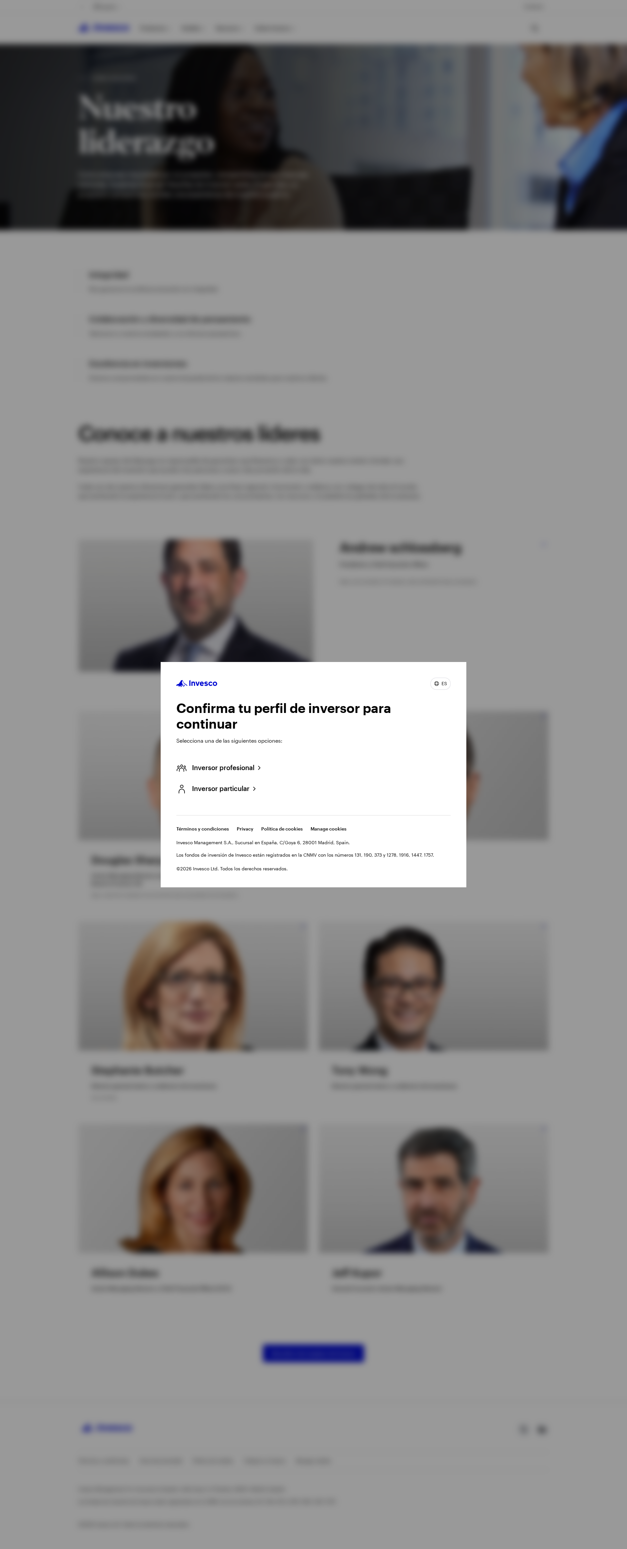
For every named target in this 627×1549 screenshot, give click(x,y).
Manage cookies (328, 828)
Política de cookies (282, 828)
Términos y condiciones (202, 828)
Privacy (245, 828)
